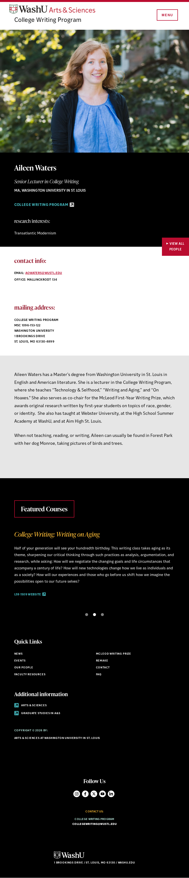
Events (20, 661)
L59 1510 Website (27, 601)
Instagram (76, 794)
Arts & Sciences (34, 705)
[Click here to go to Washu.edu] (69, 858)
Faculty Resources (30, 674)
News (18, 654)
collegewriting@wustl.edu (94, 824)
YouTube (102, 794)
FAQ (99, 674)
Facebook (85, 794)
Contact (103, 667)
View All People (177, 246)
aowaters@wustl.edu (43, 273)
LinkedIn (111, 794)
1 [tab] (87, 614)
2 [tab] (94, 614)
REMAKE (102, 661)
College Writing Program (47, 20)
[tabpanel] (94, 566)
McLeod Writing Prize (113, 654)
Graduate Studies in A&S (40, 713)
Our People (23, 667)
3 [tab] (102, 614)
